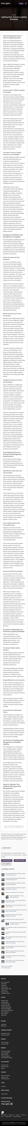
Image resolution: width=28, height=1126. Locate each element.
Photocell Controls (5, 1035)
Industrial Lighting (5, 1052)
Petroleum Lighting (5, 1056)
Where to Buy (5, 1090)
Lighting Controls (6, 1030)
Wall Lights (3, 985)
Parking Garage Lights (6, 988)
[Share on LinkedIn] (19, 826)
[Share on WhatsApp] (5, 826)
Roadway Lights (4, 991)
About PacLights (5, 1042)
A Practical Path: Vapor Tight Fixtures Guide (14, 919)
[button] (26, 3)
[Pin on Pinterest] (17, 826)
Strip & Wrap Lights (5, 1003)
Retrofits (3, 1068)
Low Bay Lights (4, 1002)
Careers (18, 1115)
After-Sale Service (5, 1078)
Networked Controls (5, 1033)
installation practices (8, 249)
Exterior (3, 978)
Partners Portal (17, 1116)
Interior (3, 997)
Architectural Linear (5, 1005)
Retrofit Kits (4, 1026)
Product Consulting (5, 1075)
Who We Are (4, 1115)
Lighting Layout (4, 1077)
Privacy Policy (8, 1116)
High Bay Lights (4, 1000)
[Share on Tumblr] (22, 826)
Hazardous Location (5, 993)
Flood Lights (4, 983)
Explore (14, 14)
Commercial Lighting (5, 1051)
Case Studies (5, 1061)
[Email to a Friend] (14, 826)
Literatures (3, 1086)
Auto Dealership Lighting (6, 1057)
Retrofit (3, 1021)
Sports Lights (4, 990)
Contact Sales (4, 1094)
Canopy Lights (4, 987)
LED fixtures (6, 272)
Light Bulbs (3, 1024)
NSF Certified (4, 1013)
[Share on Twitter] (11, 826)
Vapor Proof (3, 1015)
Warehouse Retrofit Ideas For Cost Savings (14, 892)
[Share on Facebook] (8, 826)
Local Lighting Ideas (5, 967)
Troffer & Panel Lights (6, 1007)
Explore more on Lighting (6, 966)
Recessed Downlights (6, 1008)
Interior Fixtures (4, 1065)
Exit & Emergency (5, 1012)
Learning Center (4, 1044)
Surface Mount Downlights (7, 1010)
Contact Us (11, 1115)
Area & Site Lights (5, 982)
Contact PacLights (6, 1098)
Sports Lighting (4, 1054)
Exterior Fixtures (5, 1066)
